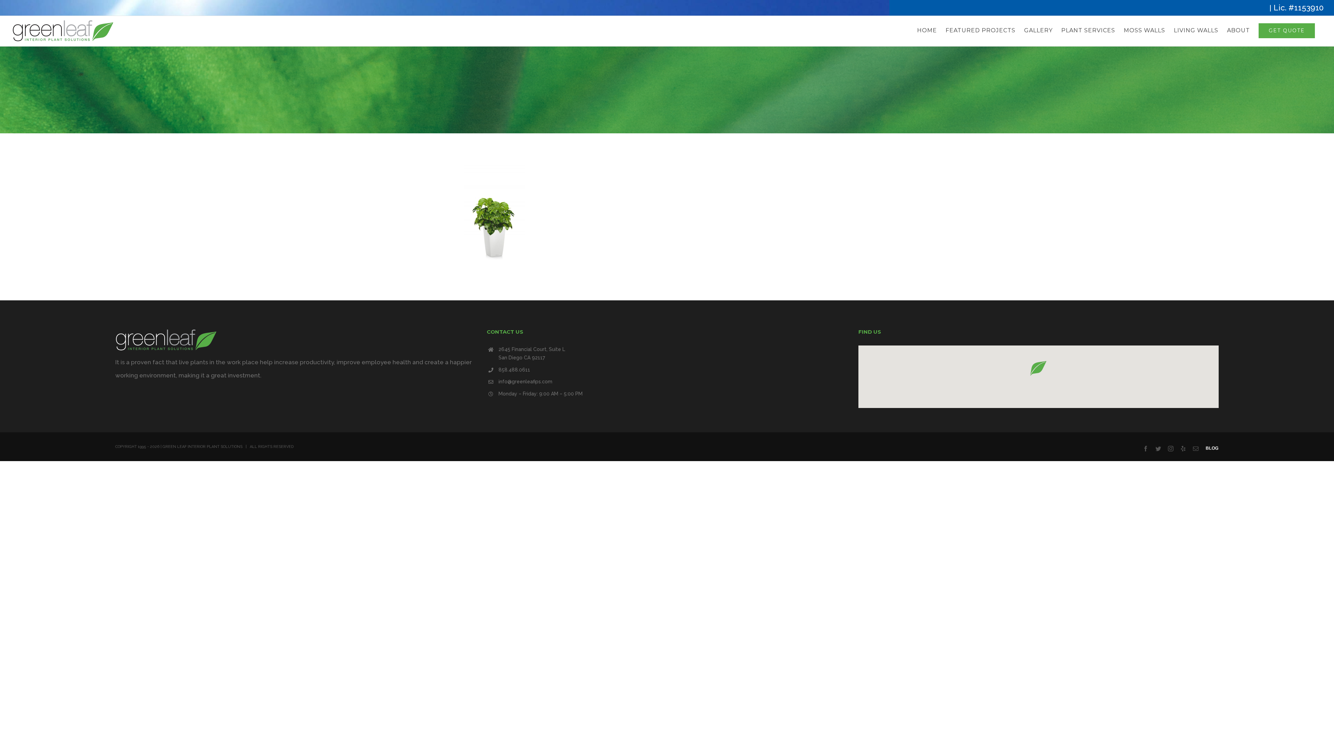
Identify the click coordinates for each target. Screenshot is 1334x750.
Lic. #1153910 (1299, 7)
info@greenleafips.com (525, 381)
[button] (1038, 368)
